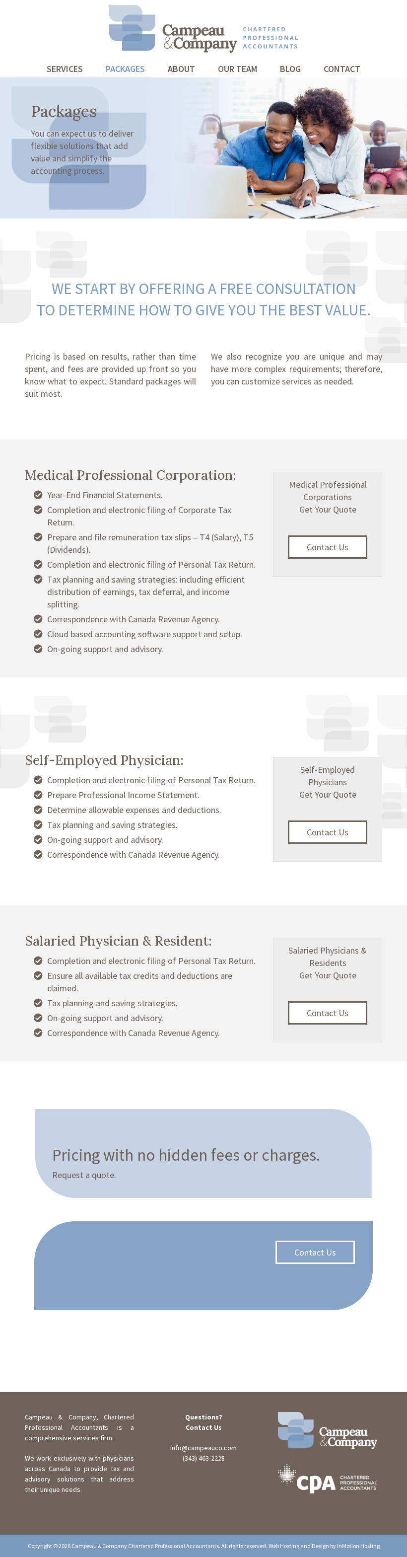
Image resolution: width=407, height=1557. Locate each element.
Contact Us (327, 547)
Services (65, 68)
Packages (125, 68)
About (181, 68)
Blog (290, 68)
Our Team (237, 68)
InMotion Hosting (358, 1546)
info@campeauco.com (203, 1447)
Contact (342, 68)
